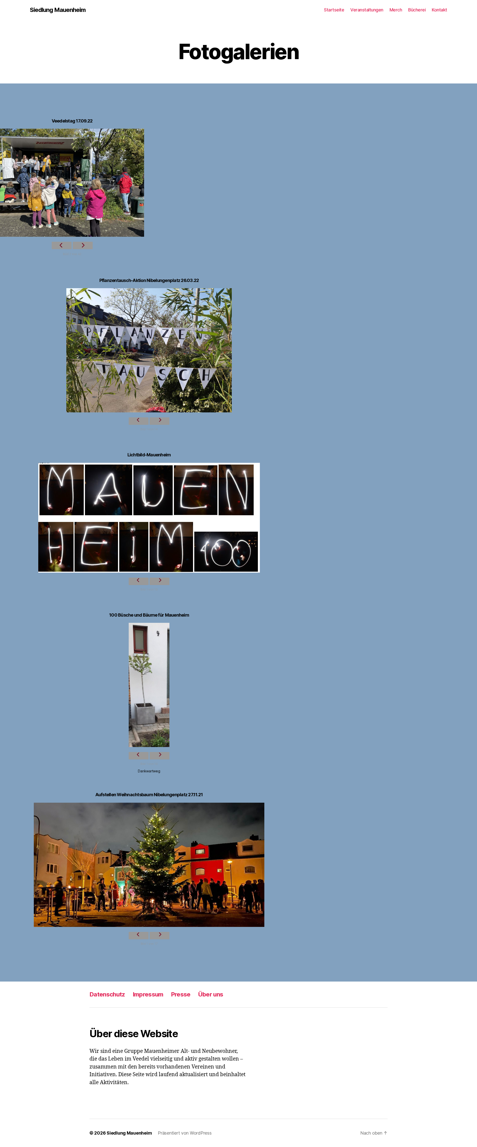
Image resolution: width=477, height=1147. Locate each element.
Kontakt (439, 9)
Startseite (334, 9)
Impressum (148, 994)
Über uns (210, 994)
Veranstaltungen (366, 9)
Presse (181, 994)
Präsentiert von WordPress (184, 1133)
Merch (396, 9)
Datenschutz (107, 994)
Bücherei (417, 9)
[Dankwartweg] (149, 685)
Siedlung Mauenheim (58, 10)
